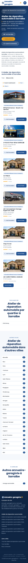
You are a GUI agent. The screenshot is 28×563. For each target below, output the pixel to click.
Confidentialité (20, 554)
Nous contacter (6, 546)
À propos (18, 556)
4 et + (21, 83)
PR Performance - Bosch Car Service (13, 108)
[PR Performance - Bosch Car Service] (14, 96)
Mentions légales (8, 554)
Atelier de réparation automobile (15, 28)
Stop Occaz (7, 244)
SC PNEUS (6, 176)
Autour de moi (9, 39)
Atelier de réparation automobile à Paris (13, 522)
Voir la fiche (21, 119)
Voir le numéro (10, 119)
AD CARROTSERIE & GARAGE (13, 277)
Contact (23, 556)
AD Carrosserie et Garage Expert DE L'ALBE (12, 210)
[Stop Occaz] (14, 232)
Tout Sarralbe (9, 34)
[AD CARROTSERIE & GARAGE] (14, 266)
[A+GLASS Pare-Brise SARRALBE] (14, 131)
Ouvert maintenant (9, 83)
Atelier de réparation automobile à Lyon (13, 529)
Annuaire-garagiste (12, 2)
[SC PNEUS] (14, 164)
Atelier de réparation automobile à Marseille (14, 517)
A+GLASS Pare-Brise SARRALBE (13, 143)
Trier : (3, 78)
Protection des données (9, 556)
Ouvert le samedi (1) (11, 43)
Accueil (3, 28)
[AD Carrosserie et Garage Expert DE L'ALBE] (14, 198)
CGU (14, 554)
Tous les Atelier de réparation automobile (13, 541)
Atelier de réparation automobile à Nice (13, 519)
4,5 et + (6, 86)
